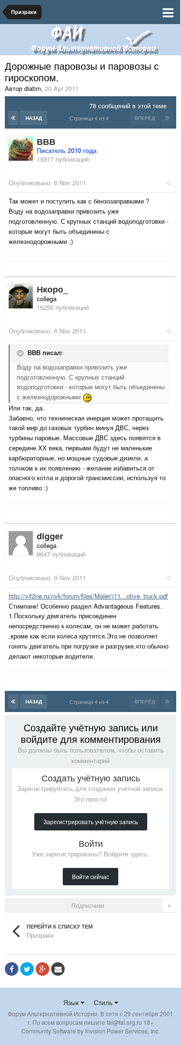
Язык (72, 1002)
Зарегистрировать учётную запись (90, 821)
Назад (34, 118)
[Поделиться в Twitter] (27, 969)
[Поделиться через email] (58, 969)
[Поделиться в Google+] (42, 969)
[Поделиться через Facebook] (11, 969)
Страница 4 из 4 (90, 118)
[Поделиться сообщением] (168, 182)
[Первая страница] (13, 118)
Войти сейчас (90, 876)
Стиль (104, 1002)
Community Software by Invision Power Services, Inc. (90, 1031)
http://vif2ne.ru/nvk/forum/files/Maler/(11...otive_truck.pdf (88, 595)
